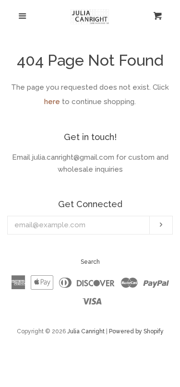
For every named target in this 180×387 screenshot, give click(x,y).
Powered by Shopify (136, 331)
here (52, 101)
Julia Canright (86, 331)
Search (90, 261)
